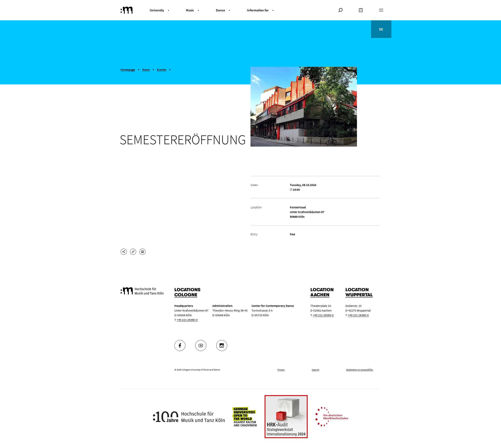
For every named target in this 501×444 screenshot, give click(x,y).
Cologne (185, 294)
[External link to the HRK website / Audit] (286, 416)
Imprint (315, 369)
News (146, 70)
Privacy (281, 369)
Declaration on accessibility (359, 369)
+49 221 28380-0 (187, 320)
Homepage (128, 70)
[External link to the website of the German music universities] (331, 416)
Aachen (319, 294)
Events (161, 70)
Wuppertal (359, 294)
